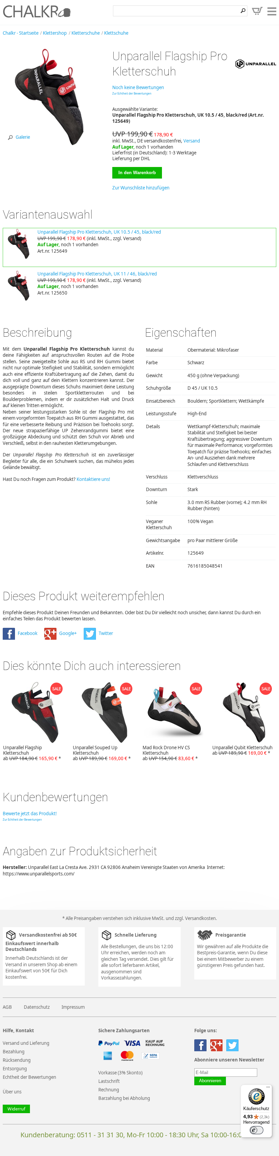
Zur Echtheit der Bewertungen (131, 93)
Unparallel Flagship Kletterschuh (32, 752)
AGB (7, 1007)
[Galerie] (52, 146)
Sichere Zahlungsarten (124, 1031)
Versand (191, 141)
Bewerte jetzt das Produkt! (30, 813)
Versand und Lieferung (26, 1043)
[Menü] (268, 1089)
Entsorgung (15, 1069)
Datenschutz (37, 1007)
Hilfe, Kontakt (18, 1031)
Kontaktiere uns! (93, 479)
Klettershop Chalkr (37, 11)
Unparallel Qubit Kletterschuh (242, 750)
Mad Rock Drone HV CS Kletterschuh (170, 752)
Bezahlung (13, 1052)
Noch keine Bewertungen (138, 87)
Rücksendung (17, 1060)
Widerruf (16, 1109)
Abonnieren (210, 1080)
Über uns (12, 1092)
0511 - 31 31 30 (100, 1134)
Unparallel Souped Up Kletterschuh (102, 752)
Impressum (73, 1007)
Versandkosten (200, 918)
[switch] (256, 1130)
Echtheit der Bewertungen (29, 1077)
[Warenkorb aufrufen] (257, 10)
